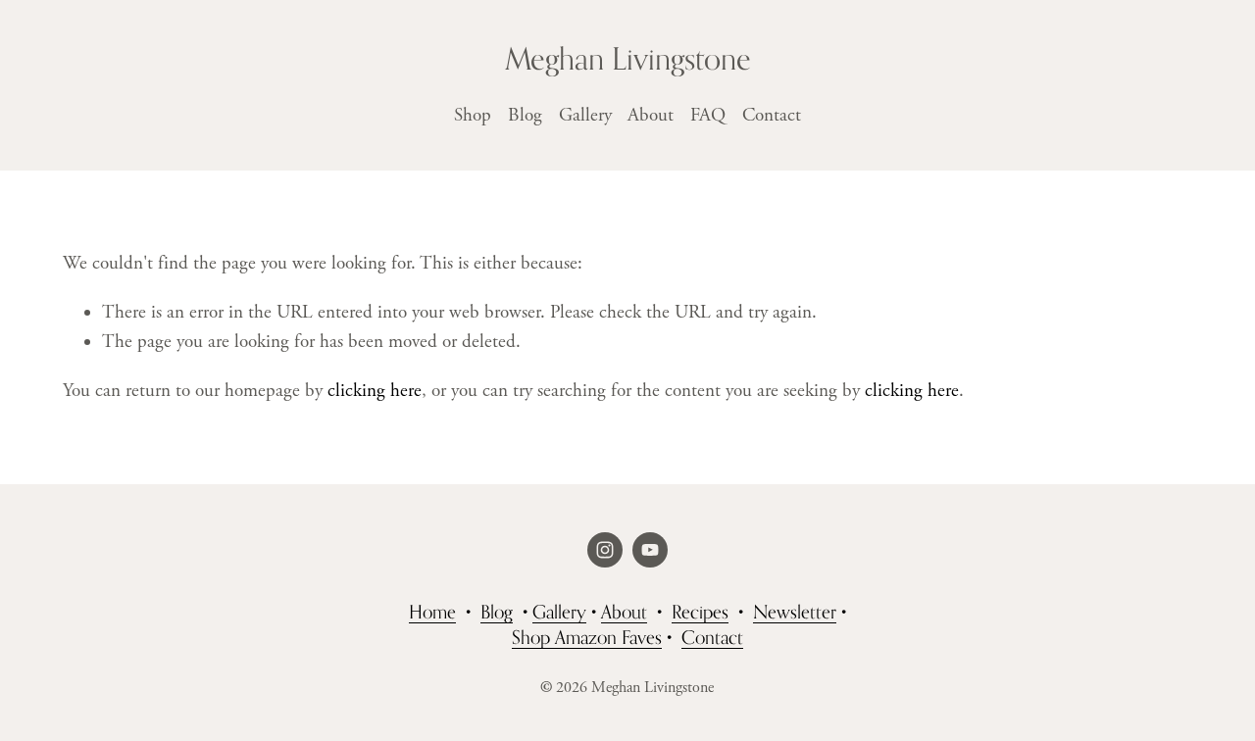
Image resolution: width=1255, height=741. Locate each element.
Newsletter (794, 611)
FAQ (708, 115)
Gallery (585, 115)
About (651, 115)
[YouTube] (650, 550)
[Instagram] (605, 550)
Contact (771, 115)
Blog (525, 115)
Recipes (700, 611)
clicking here (374, 391)
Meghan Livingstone (628, 58)
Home (432, 611)
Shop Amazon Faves (587, 637)
